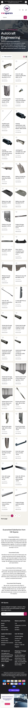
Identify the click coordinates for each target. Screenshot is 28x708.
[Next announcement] (26, 2)
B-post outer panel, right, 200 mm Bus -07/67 (7, 428)
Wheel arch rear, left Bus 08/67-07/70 (21, 276)
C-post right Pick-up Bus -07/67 (21, 301)
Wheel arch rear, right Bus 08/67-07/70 (6, 277)
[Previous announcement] (2, 2)
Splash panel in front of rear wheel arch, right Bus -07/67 (21, 378)
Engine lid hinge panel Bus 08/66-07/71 (20, 504)
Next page (4, 518)
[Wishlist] (19, 10)
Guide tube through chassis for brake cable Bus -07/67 (20, 327)
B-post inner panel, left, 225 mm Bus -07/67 (7, 453)
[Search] (25, 17)
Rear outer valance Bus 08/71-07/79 (7, 250)
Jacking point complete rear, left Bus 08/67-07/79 (6, 75)
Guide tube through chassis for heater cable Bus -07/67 (7, 327)
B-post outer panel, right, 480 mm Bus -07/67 (20, 403)
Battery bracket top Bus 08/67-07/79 (20, 177)
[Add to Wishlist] (3, 61)
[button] (26, 10)
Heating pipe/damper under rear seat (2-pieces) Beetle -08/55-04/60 (21, 126)
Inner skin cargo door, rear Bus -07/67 (6, 477)
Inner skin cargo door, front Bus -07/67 (20, 453)
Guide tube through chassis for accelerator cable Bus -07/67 (20, 353)
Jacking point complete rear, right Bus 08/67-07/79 (21, 151)
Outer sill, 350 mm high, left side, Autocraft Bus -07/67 (20, 478)
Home (2, 29)
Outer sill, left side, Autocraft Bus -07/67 (7, 504)
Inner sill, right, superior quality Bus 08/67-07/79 (21, 75)
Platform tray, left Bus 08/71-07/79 (6, 225)
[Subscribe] (25, 614)
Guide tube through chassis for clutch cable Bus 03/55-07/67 (7, 353)
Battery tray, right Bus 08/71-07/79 (6, 202)
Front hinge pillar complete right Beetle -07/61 (6, 100)
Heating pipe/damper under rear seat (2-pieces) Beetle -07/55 (7, 152)
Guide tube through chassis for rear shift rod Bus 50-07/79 (7, 378)
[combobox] (14, 17)
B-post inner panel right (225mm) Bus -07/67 (20, 428)
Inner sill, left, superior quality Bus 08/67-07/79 (7, 302)
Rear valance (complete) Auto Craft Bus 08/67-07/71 (20, 252)
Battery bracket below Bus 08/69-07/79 (6, 178)
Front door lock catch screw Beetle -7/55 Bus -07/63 (20, 100)
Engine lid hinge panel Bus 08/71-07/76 (20, 226)
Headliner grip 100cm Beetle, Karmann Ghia (5, 125)
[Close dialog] (26, 694)
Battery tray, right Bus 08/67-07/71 (20, 202)
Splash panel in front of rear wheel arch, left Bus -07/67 (7, 403)
